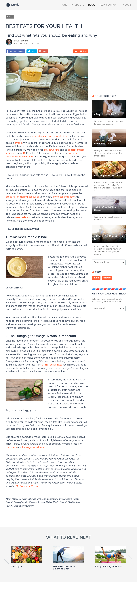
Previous (6, 559)
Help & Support (109, 5)
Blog (91, 5)
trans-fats (11, 447)
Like (85, 51)
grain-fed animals (52, 364)
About (127, 5)
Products (77, 5)
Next (130, 559)
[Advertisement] (109, 70)
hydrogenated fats (33, 447)
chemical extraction (63, 196)
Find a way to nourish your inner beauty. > (108, 218)
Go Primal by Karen (27, 486)
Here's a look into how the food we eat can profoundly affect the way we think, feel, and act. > (108, 186)
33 (76, 51)
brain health (26, 156)
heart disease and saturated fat (50, 136)
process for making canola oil (22, 196)
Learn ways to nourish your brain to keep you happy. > (108, 122)
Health (96, 278)
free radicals (22, 217)
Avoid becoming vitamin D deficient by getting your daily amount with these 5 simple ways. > (107, 250)
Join (122, 308)
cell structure (51, 149)
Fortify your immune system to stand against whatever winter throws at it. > (108, 153)
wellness (107, 278)
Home (64, 5)
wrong (18, 142)
